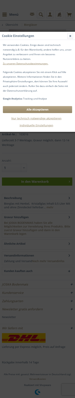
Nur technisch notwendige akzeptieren (36, 118)
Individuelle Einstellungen (36, 125)
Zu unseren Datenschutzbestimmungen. (25, 63)
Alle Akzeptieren (37, 109)
